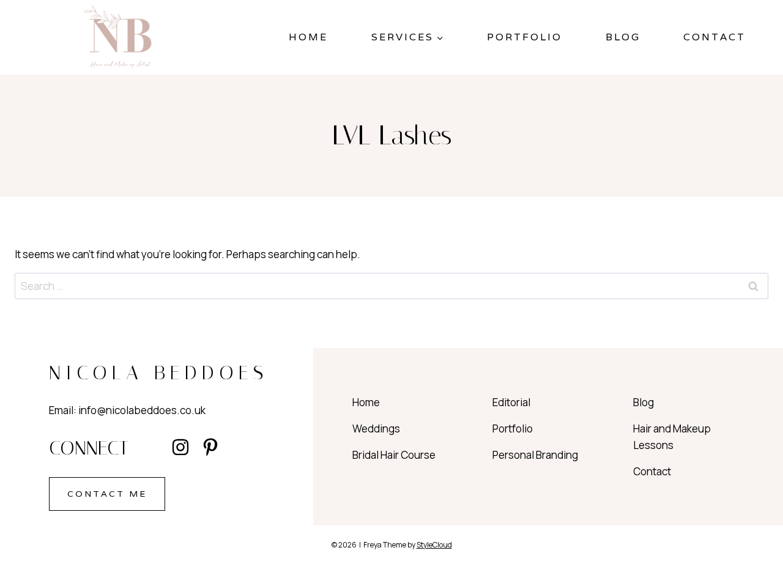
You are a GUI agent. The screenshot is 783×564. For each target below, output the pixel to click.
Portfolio (524, 37)
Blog (623, 37)
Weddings (376, 428)
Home (308, 37)
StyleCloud (434, 545)
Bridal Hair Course (394, 455)
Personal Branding (535, 455)
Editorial (511, 402)
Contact (714, 37)
